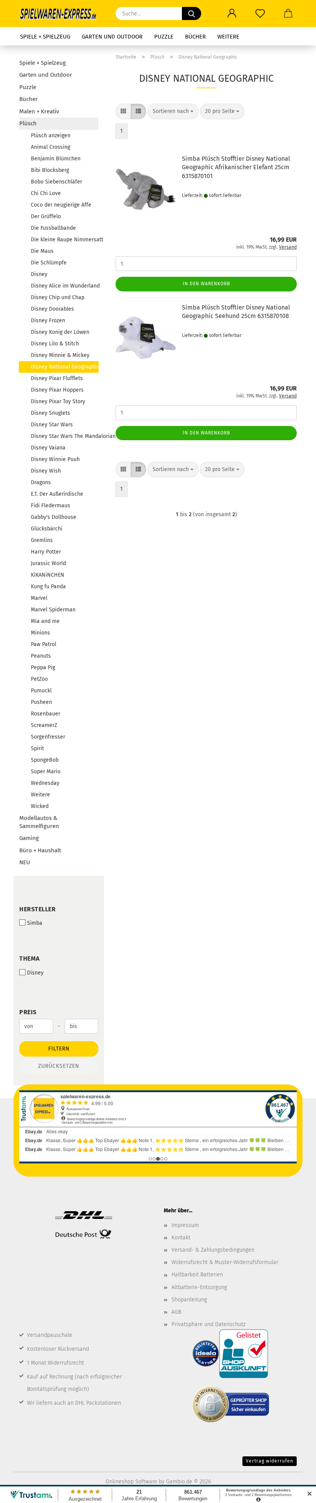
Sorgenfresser (48, 737)
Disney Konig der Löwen (60, 332)
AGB (176, 1312)
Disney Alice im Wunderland (64, 286)
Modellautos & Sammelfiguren (39, 822)
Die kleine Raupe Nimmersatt (64, 239)
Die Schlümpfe (49, 262)
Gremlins (42, 540)
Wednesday (45, 783)
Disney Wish (46, 471)
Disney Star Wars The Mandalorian (64, 436)
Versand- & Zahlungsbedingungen (212, 1250)
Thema (29, 958)
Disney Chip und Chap (57, 297)
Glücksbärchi (46, 528)
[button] (232, 13)
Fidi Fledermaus (50, 505)
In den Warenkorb (206, 283)
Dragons (41, 482)
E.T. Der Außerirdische (57, 494)
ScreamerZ (44, 725)
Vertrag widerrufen (269, 1461)
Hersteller (37, 909)
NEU (24, 862)
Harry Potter (46, 552)
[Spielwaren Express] (61, 13)
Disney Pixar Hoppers (57, 390)
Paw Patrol (43, 644)
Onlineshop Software (131, 1481)
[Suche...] (191, 13)
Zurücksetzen (58, 1066)
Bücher (195, 36)
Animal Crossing (50, 147)
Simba (34, 923)
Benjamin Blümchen (56, 158)
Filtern (59, 1048)
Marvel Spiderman (53, 609)
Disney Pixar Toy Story (58, 401)
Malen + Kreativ (39, 111)
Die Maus (42, 251)
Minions (40, 632)
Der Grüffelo (46, 216)
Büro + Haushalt (40, 850)
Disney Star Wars (52, 424)
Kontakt (180, 1237)
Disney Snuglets (50, 413)
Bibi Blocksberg (50, 170)
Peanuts (41, 656)
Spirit (37, 748)
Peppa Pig (43, 667)
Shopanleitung (189, 1299)
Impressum (185, 1225)
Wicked (40, 806)
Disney (39, 274)
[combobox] (173, 111)
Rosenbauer (45, 713)
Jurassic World (48, 563)
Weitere (228, 36)
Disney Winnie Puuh (55, 459)
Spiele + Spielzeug (45, 36)
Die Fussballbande (53, 228)
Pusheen (41, 702)
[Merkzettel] (260, 13)
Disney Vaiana (48, 447)
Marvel (39, 598)
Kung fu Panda (48, 586)
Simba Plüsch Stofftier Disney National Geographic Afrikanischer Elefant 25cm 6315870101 (236, 167)
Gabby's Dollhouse (53, 517)
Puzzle (163, 36)
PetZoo (39, 679)
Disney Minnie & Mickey (60, 355)
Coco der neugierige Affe (61, 205)
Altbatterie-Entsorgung (199, 1287)
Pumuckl (41, 690)
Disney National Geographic (65, 367)
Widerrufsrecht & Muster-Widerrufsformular (224, 1262)
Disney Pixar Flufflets (57, 378)
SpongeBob (45, 760)
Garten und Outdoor (112, 36)
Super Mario (46, 771)
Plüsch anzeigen (51, 135)
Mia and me (45, 621)
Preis (28, 1012)
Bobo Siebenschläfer (56, 181)
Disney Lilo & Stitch (55, 343)
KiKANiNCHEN (47, 575)
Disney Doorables (52, 309)
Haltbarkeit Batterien (197, 1274)
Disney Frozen (48, 320)
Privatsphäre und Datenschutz (208, 1324)
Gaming (29, 838)
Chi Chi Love (46, 193)
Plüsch (28, 123)
